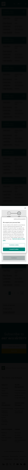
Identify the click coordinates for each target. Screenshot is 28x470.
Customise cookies (14, 245)
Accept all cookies (14, 249)
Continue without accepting (20, 219)
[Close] (25, 208)
